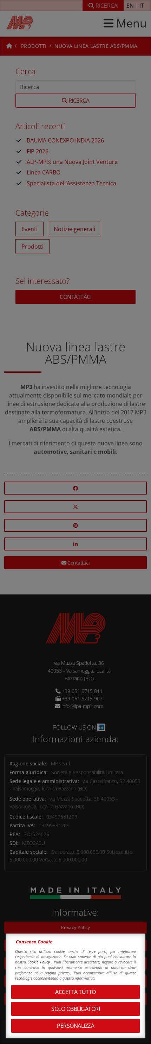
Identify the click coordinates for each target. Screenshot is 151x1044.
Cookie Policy (39, 962)
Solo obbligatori (75, 1009)
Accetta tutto (75, 992)
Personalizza (75, 1026)
